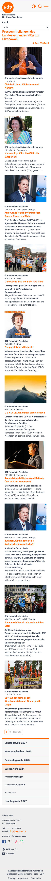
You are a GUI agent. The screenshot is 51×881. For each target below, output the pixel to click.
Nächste (17, 732)
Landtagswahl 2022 (16, 801)
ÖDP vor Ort (11, 849)
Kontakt (10, 853)
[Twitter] (10, 841)
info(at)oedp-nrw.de (17, 831)
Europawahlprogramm (15, 784)
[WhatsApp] (21, 841)
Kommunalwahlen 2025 (18, 751)
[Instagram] (15, 841)
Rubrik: (5, 22)
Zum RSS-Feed (41, 43)
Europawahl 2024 (14, 768)
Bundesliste (10, 792)
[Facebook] (4, 841)
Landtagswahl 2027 (16, 742)
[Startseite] (8, 7)
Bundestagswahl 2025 (17, 760)
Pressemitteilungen (14, 777)
